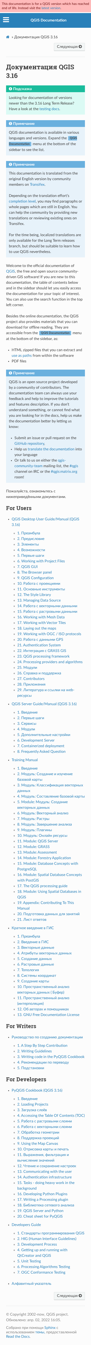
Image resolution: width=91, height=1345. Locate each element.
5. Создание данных (34, 959)
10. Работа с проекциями (38, 583)
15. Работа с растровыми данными (47, 611)
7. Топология (28, 970)
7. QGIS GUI (27, 567)
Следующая (68, 47)
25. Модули (27, 667)
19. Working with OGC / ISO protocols (49, 634)
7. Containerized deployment (40, 746)
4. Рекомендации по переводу (43, 1062)
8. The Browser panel (34, 572)
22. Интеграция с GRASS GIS (41, 651)
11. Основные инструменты (41, 589)
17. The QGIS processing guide (42, 886)
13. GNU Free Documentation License (48, 1015)
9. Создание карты (33, 981)
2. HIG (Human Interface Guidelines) (46, 1239)
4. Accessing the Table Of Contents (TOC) (51, 1115)
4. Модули (26, 729)
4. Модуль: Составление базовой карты (51, 796)
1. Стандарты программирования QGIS (50, 1233)
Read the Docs (18, 1336)
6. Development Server (36, 740)
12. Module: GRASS (33, 847)
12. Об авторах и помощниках (43, 1009)
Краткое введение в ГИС (33, 928)
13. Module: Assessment (37, 852)
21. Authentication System (39, 645)
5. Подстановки (30, 1068)
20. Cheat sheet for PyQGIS (40, 1216)
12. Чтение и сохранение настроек (46, 1166)
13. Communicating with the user (44, 1171)
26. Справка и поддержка (39, 673)
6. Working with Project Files (41, 561)
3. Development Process (37, 1244)
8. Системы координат (36, 975)
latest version (51, 8)
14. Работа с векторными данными (47, 606)
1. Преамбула (28, 533)
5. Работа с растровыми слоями (44, 1121)
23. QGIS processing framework (43, 656)
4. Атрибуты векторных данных (44, 953)
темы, (40, 1332)
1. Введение (27, 712)
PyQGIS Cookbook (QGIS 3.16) (37, 1090)
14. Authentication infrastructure (44, 1177)
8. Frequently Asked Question (41, 751)
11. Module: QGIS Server (37, 841)
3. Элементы (28, 544)
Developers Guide (26, 1225)
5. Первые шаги (30, 555)
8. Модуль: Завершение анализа (44, 824)
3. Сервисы (26, 723)
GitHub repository (29, 443)
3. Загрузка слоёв (32, 1110)
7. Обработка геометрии (38, 1132)
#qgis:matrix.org (64, 471)
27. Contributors (31, 679)
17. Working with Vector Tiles (41, 623)
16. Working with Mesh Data (41, 617)
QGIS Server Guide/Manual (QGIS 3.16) (44, 704)
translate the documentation (51, 449)
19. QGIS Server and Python (40, 1211)
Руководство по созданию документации (47, 1037)
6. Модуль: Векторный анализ (42, 813)
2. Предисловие (30, 539)
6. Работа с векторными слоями (44, 1127)
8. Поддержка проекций (38, 1138)
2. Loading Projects (32, 1104)
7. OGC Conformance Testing (41, 1272)
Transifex (37, 184)
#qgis (74, 466)
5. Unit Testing (29, 1261)
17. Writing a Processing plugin (42, 1199)
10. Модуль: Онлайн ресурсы (42, 835)
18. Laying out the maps (36, 628)
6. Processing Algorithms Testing (43, 1267)
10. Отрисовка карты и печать (43, 1149)
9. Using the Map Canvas (37, 1143)
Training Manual (25, 760)
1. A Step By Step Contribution (42, 1045)
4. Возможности (31, 550)
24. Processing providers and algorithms (50, 662)
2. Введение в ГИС (33, 942)
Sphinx (50, 1328)
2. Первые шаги (30, 718)
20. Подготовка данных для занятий (48, 914)
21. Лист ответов (31, 919)
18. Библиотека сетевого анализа (45, 1205)
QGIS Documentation (48, 20)
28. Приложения (31, 684)
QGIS (10, 271)
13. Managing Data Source (39, 600)
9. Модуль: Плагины (34, 830)
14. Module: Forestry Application (44, 858)
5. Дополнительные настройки (43, 735)
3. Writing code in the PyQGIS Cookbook (50, 1057)
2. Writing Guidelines (34, 1051)
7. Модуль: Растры (33, 819)
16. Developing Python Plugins (42, 1194)
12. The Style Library (34, 595)
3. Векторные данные (35, 947)
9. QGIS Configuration (35, 578)
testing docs (49, 109)
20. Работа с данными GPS (40, 639)
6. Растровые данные (35, 964)
